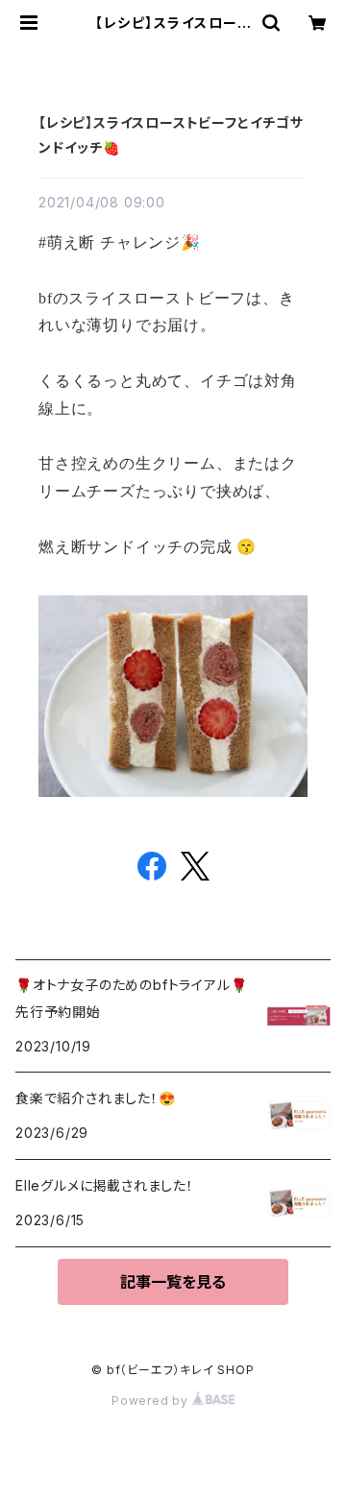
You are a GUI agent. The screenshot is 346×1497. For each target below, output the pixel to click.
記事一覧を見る (173, 1282)
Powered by (151, 1400)
